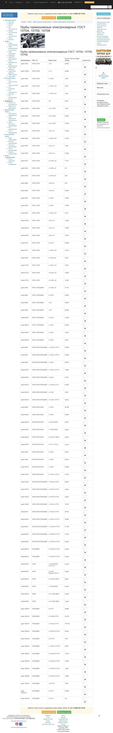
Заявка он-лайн (47, 719)
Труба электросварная (13, 44)
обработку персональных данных (103, 126)
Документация (63, 721)
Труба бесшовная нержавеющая (12, 123)
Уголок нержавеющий (12, 131)
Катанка (10, 24)
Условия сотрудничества (40, 2)
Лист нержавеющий (12, 96)
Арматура (11, 22)
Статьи (63, 724)
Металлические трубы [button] (103, 22)
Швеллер (11, 39)
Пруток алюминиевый (12, 149)
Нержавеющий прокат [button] (103, 40)
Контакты (52, 2)
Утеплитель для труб (48, 724)
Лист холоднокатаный (13, 84)
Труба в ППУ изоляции (12, 68)
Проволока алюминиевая (12, 146)
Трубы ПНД (11, 76)
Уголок (10, 38)
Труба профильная (12, 52)
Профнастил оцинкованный (12, 103)
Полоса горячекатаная (12, 35)
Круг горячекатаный (12, 28)
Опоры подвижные (11, 160)
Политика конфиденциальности (19, 727)
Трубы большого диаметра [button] (101, 30)
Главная (48, 715)
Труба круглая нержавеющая (12, 114)
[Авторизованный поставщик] (99, 715)
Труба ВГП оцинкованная (12, 58)
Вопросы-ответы (63, 722)
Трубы (63, 715)
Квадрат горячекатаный (12, 31)
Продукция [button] (18, 2)
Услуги (48, 721)
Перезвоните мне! (49, 18)
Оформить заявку (65, 18)
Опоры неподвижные (12, 163)
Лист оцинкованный (12, 91)
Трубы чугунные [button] (101, 25)
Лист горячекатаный (12, 80)
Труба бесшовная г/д (12, 61)
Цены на (103, 76)
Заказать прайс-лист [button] (103, 14)
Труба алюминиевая (12, 138)
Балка (10, 25)
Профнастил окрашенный (12, 107)
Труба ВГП (11, 55)
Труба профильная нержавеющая (12, 118)
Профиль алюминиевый (12, 153)
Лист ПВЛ (11, 94)
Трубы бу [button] (99, 27)
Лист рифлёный (11, 88)
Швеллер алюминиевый (12, 142)
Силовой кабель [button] (101, 24)
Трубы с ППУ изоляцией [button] (100, 33)
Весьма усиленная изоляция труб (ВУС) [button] (103, 37)
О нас (11, 2)
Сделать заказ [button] (90, 2)
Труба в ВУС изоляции (12, 72)
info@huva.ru (78, 2)
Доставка (48, 722)
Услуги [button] (28, 2)
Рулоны (10, 99)
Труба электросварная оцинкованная (13, 48)
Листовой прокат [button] (102, 45)
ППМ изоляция (12, 74)
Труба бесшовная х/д (12, 65)
